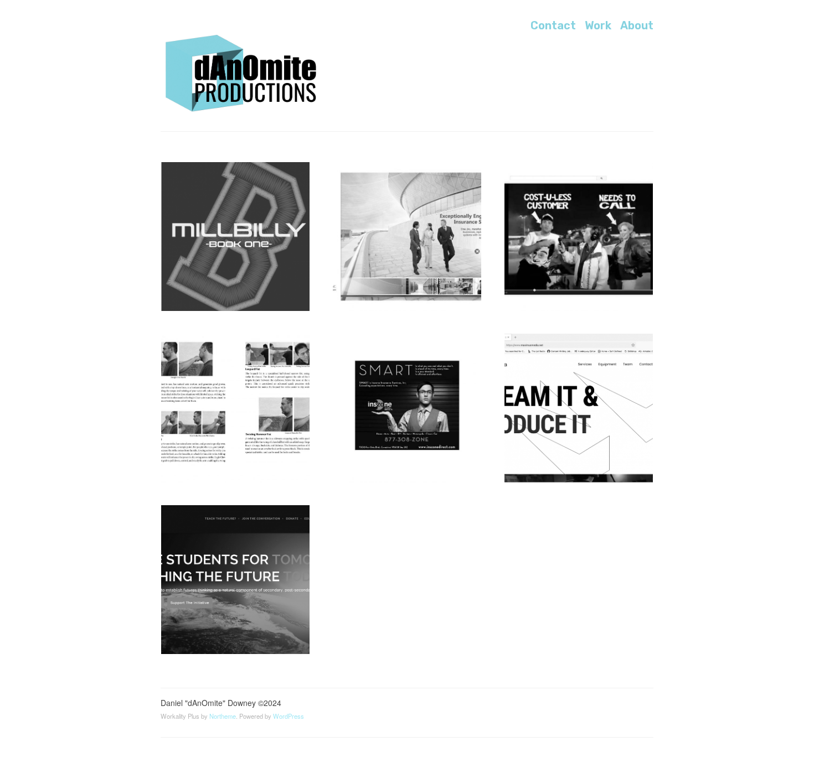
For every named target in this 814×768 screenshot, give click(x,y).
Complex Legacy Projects (232, 354)
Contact (553, 25)
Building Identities (387, 354)
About (636, 25)
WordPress (288, 716)
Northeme (222, 716)
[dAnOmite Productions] (244, 74)
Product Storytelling (393, 183)
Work (598, 25)
